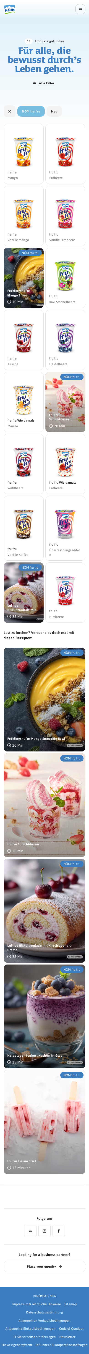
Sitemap (71, 1304)
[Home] (11, 9)
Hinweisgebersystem (17, 1345)
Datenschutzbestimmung (44, 1312)
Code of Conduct (71, 1328)
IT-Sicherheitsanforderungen (34, 1337)
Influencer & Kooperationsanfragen (61, 1345)
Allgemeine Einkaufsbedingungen (30, 1328)
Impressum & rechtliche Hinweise (36, 1304)
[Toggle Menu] (80, 9)
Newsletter (67, 1337)
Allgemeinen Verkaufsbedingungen (44, 1320)
